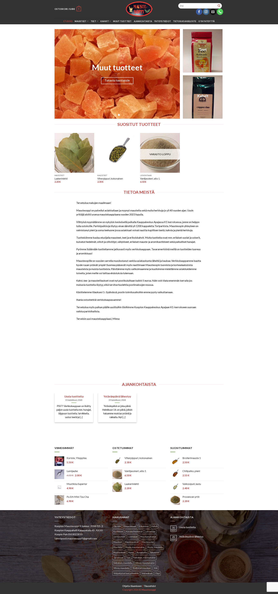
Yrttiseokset (147, 573)
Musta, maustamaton (134, 547)
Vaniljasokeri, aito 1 (150, 178)
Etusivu (68, 21)
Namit (131, 552)
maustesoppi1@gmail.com (82, 538)
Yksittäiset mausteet (141, 568)
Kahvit (104, 21)
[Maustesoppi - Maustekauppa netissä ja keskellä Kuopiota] (139, 9)
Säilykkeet (154, 552)
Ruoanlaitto (142, 552)
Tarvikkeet (118, 557)
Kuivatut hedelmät (134, 531)
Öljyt (157, 573)
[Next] (173, 74)
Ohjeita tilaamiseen (132, 586)
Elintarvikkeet (130, 526)
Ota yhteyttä (206, 21)
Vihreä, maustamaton (145, 563)
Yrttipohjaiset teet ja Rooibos (126, 573)
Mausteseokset (132, 542)
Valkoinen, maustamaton (144, 557)
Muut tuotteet (122, 21)
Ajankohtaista (143, 21)
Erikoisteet (144, 526)
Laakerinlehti (61, 178)
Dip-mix (117, 526)
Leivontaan (150, 531)
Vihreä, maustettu (121, 568)
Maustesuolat (148, 542)
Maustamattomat (148, 536)
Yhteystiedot (162, 21)
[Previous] (61, 74)
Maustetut (118, 547)
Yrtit (155, 568)
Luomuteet (133, 536)
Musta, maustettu (155, 547)
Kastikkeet (118, 531)
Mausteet (80, 21)
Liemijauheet (119, 536)
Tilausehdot (150, 586)
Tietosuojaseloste (184, 21)
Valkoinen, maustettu (122, 563)
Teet (93, 21)
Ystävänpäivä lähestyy (191, 536)
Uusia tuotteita (187, 527)
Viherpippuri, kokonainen (110, 178)
